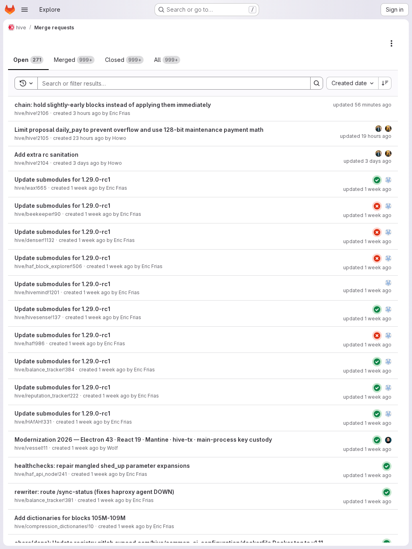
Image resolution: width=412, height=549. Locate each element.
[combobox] (352, 83)
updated (362, 105)
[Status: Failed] (377, 206)
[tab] (28, 60)
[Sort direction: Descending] (385, 83)
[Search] (316, 83)
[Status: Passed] (377, 180)
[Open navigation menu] (24, 9)
